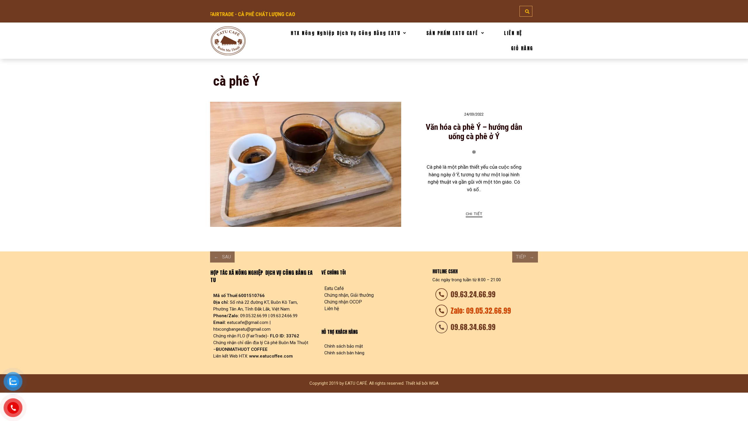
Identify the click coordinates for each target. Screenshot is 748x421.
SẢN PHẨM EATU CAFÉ (452, 33)
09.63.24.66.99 (473, 294)
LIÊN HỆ (513, 33)
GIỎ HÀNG (522, 48)
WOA (434, 383)
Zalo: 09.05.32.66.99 (481, 311)
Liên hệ (331, 308)
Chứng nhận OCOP (343, 302)
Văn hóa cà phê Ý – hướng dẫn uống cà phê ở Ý (474, 131)
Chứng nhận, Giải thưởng (349, 295)
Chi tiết (474, 214)
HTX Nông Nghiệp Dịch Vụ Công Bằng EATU (345, 33)
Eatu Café (334, 288)
